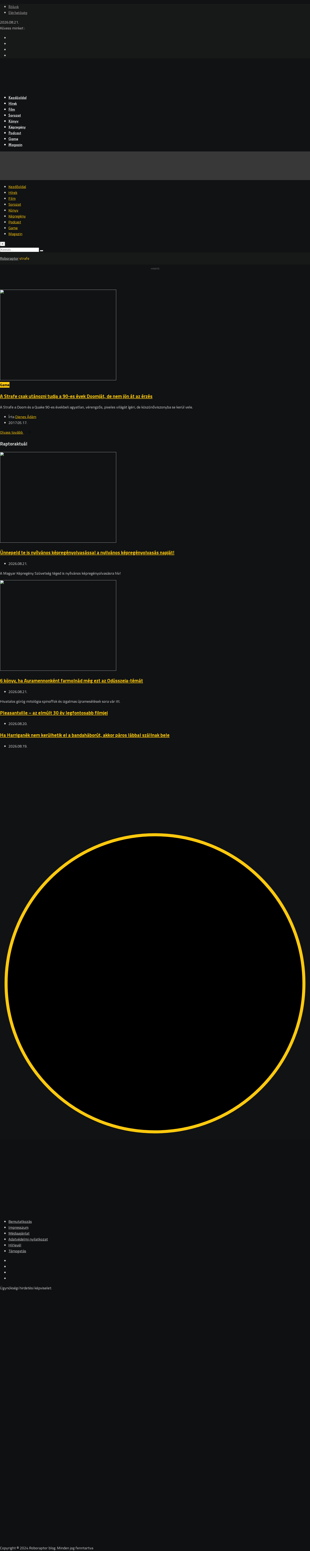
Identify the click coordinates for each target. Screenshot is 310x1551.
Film (11, 109)
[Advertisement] (126, 782)
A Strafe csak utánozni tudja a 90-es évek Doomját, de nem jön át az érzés (76, 396)
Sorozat (14, 115)
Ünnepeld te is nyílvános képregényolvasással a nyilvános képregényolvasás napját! (87, 552)
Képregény (17, 127)
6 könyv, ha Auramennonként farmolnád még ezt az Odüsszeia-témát (71, 680)
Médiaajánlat (19, 1233)
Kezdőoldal (17, 98)
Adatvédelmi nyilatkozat (28, 1239)
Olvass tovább (12, 432)
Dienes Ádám (25, 417)
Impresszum (18, 1227)
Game (13, 139)
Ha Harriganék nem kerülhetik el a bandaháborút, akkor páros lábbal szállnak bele (85, 735)
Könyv (13, 121)
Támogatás (17, 1251)
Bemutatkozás (20, 1221)
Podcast (14, 133)
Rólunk (13, 7)
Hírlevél (14, 1245)
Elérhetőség (17, 13)
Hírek (12, 104)
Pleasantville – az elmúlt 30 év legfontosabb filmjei (54, 712)
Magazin (15, 145)
